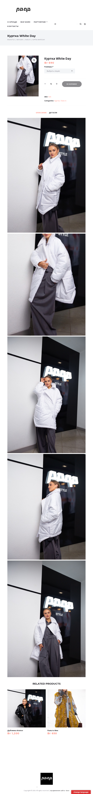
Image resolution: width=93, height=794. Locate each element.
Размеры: (48, 67)
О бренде (12, 22)
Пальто (28, 40)
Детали (53, 112)
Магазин (25, 22)
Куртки (57, 101)
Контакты (12, 26)
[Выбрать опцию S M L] (59, 71)
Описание (41, 112)
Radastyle (11, 40)
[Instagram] (55, 24)
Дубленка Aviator (15, 730)
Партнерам (40, 22)
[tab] (41, 112)
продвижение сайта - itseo (59, 790)
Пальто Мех (52, 730)
